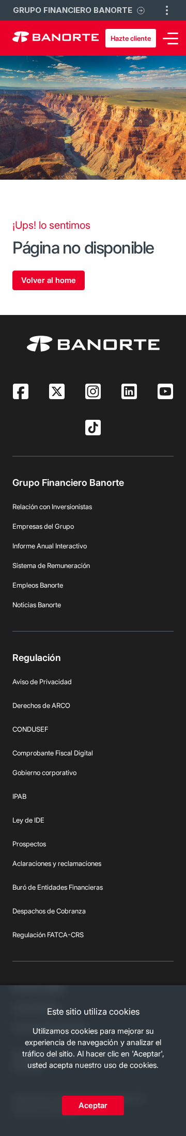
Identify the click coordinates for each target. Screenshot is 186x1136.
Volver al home (48, 280)
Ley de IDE (28, 820)
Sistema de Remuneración (51, 565)
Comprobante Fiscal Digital (52, 753)
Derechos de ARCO (41, 705)
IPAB (19, 796)
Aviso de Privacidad (42, 681)
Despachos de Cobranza (49, 911)
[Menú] (170, 38)
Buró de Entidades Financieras (57, 887)
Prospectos (29, 844)
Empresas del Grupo (43, 526)
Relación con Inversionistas (52, 506)
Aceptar (93, 1105)
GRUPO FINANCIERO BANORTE (72, 10)
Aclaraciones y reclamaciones (56, 863)
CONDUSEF (30, 729)
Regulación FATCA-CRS (48, 934)
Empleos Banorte (37, 585)
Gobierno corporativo (44, 772)
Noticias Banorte (36, 605)
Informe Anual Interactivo (49, 546)
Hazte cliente (131, 38)
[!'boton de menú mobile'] (167, 10)
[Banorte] (55, 38)
